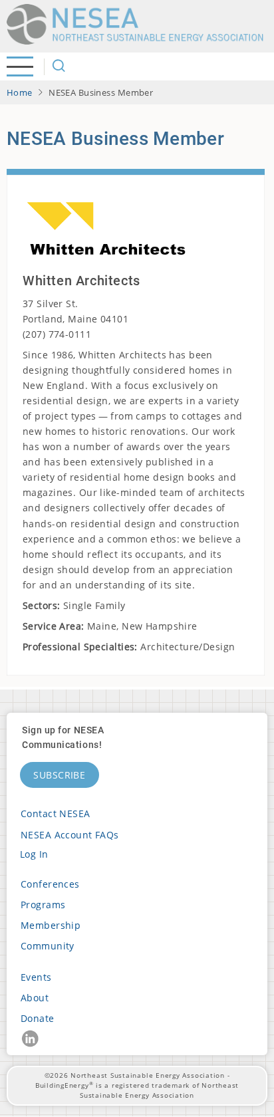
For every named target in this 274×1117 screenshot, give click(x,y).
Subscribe (59, 775)
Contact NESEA (55, 813)
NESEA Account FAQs (70, 834)
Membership (50, 925)
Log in (34, 854)
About (35, 997)
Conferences (50, 884)
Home (20, 92)
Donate (38, 1018)
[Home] (140, 24)
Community (47, 945)
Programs (43, 904)
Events (36, 977)
